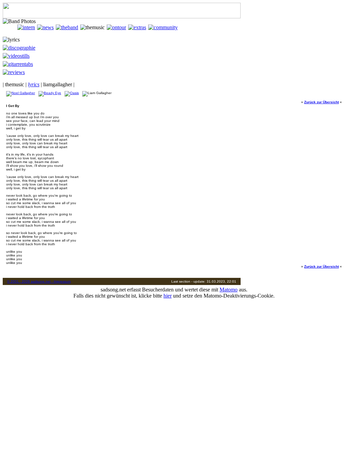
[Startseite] (10, 27)
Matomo (229, 289)
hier (167, 296)
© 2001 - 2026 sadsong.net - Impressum (39, 281)
